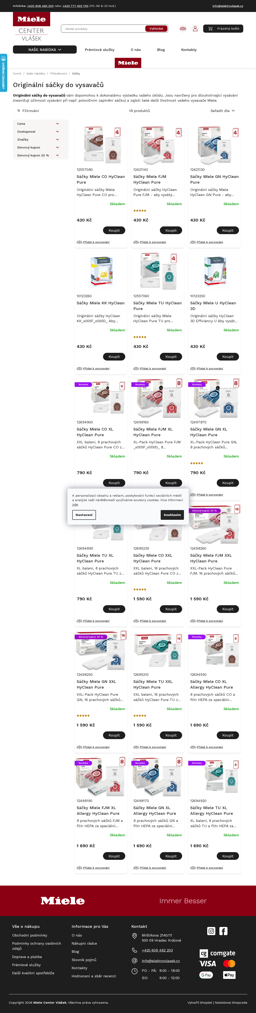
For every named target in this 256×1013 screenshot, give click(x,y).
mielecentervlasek (211, 928)
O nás (77, 935)
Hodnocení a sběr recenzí (94, 976)
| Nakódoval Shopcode (229, 1002)
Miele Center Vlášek (223, 931)
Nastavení (84, 515)
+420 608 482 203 (157, 950)
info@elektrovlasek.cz (161, 961)
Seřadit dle (220, 111)
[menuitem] (45, 49)
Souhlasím (172, 515)
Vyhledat (156, 29)
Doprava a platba (27, 957)
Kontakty (79, 968)
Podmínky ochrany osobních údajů (36, 946)
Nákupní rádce (84, 943)
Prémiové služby (26, 965)
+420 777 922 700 (75, 6)
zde (75, 504)
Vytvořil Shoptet (200, 1002)
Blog (75, 951)
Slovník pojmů (84, 960)
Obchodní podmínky (29, 935)
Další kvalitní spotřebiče (33, 973)
